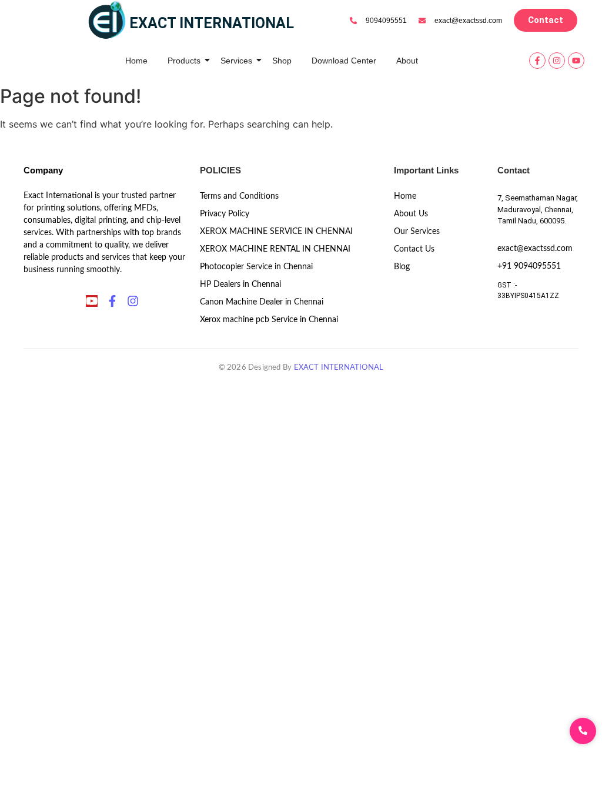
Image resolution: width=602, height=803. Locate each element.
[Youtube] (576, 60)
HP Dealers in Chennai (240, 284)
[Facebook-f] (537, 60)
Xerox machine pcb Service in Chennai (269, 320)
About (407, 60)
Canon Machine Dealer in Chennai (261, 302)
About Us (411, 214)
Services (236, 60)
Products (184, 60)
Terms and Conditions (239, 196)
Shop (282, 60)
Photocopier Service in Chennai (256, 267)
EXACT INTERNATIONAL (339, 368)
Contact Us (414, 249)
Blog (402, 267)
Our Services (417, 231)
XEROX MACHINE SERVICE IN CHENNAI (276, 231)
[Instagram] (557, 60)
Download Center (344, 60)
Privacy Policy (224, 214)
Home (136, 60)
